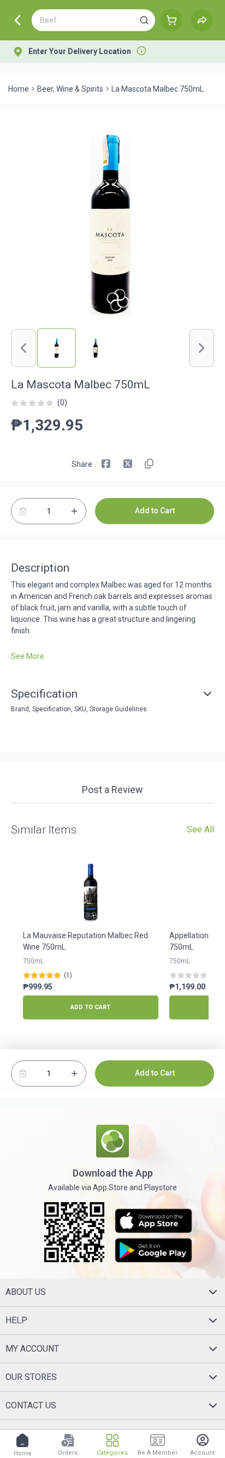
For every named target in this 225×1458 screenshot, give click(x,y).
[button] (144, 20)
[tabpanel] (112, 808)
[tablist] (112, 791)
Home (18, 89)
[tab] (112, 790)
